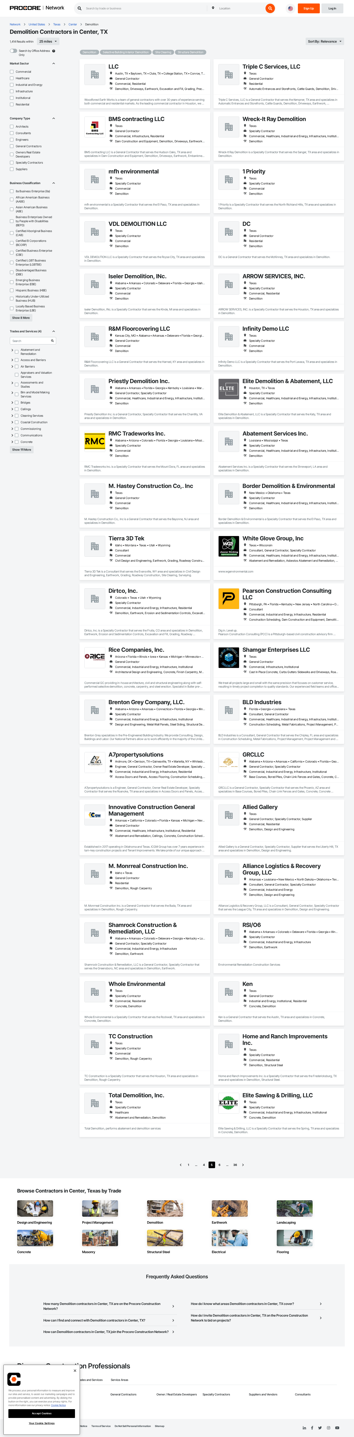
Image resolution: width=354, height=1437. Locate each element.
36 (235, 1165)
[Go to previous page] (180, 1165)
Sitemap (159, 1426)
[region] (41, 1400)
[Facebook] (312, 1428)
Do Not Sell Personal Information (133, 1426)
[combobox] (240, 8)
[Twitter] (320, 1428)
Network (55, 8)
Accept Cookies (41, 1413)
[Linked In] (304, 1428)
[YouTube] (337, 1428)
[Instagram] (328, 1428)
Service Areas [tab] (119, 1380)
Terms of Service (101, 1426)
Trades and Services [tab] (90, 1380)
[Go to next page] (243, 1165)
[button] (11, 71)
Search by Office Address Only (34, 53)
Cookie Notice (58, 1405)
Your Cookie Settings (42, 1423)
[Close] (74, 1370)
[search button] (270, 8)
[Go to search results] (52, 340)
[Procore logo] (25, 8)
